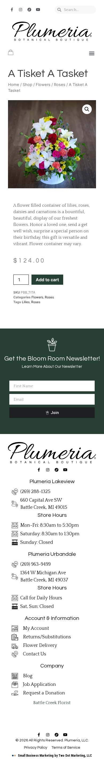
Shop (27, 84)
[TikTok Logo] (29, 9)
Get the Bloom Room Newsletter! (52, 358)
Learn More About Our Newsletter (52, 367)
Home (13, 84)
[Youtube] (38, 9)
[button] (91, 53)
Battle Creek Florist (52, 702)
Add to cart (47, 279)
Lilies (26, 302)
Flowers (43, 84)
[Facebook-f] (11, 9)
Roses (59, 84)
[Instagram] (20, 9)
